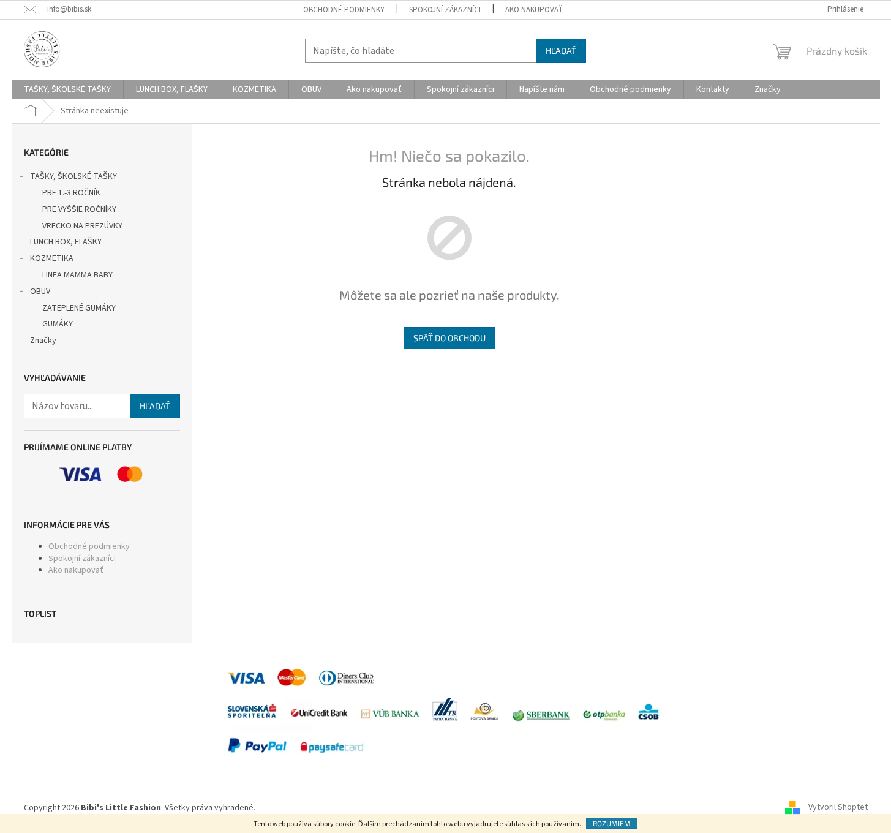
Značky (43, 340)
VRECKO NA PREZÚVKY (82, 226)
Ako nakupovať (534, 9)
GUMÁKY (57, 324)
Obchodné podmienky (344, 9)
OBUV (40, 291)
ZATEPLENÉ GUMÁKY (79, 308)
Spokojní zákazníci (445, 9)
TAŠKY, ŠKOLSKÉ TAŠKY (73, 176)
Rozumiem (612, 823)
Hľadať (561, 50)
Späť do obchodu (449, 338)
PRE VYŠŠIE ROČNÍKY (79, 209)
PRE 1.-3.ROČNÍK (71, 193)
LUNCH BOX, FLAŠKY (66, 242)
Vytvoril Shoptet (838, 808)
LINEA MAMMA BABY (77, 275)
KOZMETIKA (51, 258)
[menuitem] (67, 89)
